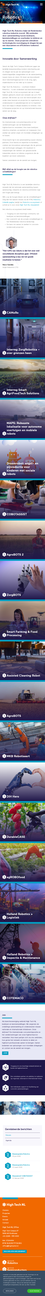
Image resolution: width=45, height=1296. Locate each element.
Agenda (8, 1140)
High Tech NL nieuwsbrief (29, 205)
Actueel (5, 1219)
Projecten (6, 1213)
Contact (6, 1223)
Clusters (6, 1210)
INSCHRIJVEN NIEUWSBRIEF (14, 1251)
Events (5, 1216)
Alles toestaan (34, 1290)
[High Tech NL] (11, 4)
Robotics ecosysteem (31, 202)
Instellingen (10, 1290)
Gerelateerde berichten (18, 1129)
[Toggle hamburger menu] (41, 4)
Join (5, 1053)
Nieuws (8, 1135)
